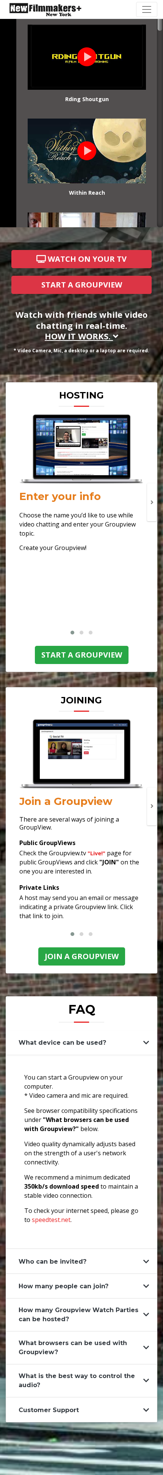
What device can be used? (62, 1042)
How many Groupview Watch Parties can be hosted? (78, 1314)
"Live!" (98, 853)
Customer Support (49, 1410)
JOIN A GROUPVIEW (82, 956)
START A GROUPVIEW (81, 285)
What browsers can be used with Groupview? (73, 1347)
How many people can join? (63, 1286)
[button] (72, 632)
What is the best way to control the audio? (77, 1380)
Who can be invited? (52, 1261)
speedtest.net (51, 1220)
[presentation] (152, 502)
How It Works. (79, 336)
